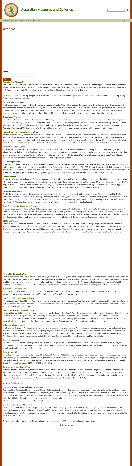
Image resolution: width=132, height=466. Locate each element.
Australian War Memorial (13, 82)
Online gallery (37, 21)
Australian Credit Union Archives (16, 288)
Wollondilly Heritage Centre (14, 274)
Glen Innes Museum (11, 340)
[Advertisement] (66, 51)
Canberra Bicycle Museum (13, 102)
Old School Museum (11, 221)
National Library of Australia (14, 191)
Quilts (21, 21)
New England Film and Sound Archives (18, 298)
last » (73, 425)
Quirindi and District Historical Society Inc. (20, 310)
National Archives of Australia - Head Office (20, 132)
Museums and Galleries (10, 21)
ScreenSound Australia (12, 117)
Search (5, 71)
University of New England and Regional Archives (23, 387)
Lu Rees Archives (9, 176)
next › (67, 425)
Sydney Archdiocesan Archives (15, 325)
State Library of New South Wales (16, 367)
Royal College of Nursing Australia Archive (20, 206)
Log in (124, 21)
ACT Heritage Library (11, 161)
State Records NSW (10, 352)
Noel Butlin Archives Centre (14, 146)
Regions (28, 21)
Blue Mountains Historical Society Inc (18, 405)
